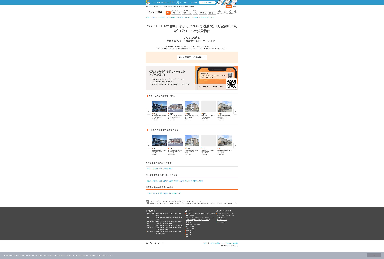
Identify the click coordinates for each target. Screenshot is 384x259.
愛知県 (157, 223)
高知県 (166, 229)
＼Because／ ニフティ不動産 (225, 213)
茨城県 (176, 217)
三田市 (166, 181)
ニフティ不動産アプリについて (225, 215)
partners (41, 255)
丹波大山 (155, 169)
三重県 (171, 223)
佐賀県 (162, 231)
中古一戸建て (205, 220)
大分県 (175, 231)
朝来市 (195, 181)
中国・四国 (150, 227)
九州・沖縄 (150, 231)
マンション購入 (190, 218)
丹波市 (182, 181)
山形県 (179, 213)
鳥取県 (166, 227)
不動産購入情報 (190, 215)
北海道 (157, 213)
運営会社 (206, 243)
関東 (148, 217)
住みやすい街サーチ (191, 228)
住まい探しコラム (191, 230)
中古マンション (209, 218)
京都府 (160, 193)
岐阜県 (162, 223)
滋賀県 (166, 193)
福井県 (179, 221)
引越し (188, 236)
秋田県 (175, 213)
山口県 (175, 227)
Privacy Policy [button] (107, 255)
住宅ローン (189, 232)
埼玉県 (167, 217)
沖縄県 (163, 233)
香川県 (157, 229)
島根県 (171, 227)
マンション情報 (190, 226)
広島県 (157, 227)
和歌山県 (177, 193)
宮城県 (171, 213)
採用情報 (235, 243)
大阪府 (149, 193)
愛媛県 (162, 229)
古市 (161, 169)
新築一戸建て (197, 220)
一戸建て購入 (189, 220)
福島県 (157, 215)
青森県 (162, 213)
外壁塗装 (188, 234)
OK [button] (374, 255)
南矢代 (166, 169)
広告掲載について (222, 220)
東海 (148, 223)
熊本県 (171, 231)
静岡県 (166, 223)
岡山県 (162, 227)
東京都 (157, 217)
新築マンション (199, 218)
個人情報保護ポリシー (217, 243)
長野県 (166, 221)
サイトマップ (220, 222)
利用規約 (228, 243)
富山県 (171, 221)
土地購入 (188, 222)
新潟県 (157, 221)
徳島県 (179, 227)
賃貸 (187, 213)
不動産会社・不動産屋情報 (193, 224)
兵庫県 (155, 193)
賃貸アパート (202, 213)
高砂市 (149, 181)
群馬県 (157, 219)
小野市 (160, 181)
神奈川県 (162, 217)
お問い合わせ (220, 218)
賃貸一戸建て (210, 213)
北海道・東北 (150, 213)
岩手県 (166, 213)
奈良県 (171, 193)
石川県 (175, 221)
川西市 (155, 181)
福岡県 (157, 231)
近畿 (148, 225)
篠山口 (149, 169)
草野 (170, 169)
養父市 (176, 181)
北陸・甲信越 (150, 221)
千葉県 (172, 217)
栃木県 (181, 217)
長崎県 (166, 231)
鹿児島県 (158, 233)
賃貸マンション (193, 213)
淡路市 (201, 181)
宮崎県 (179, 231)
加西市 (171, 181)
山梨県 (162, 221)
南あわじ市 (188, 181)
